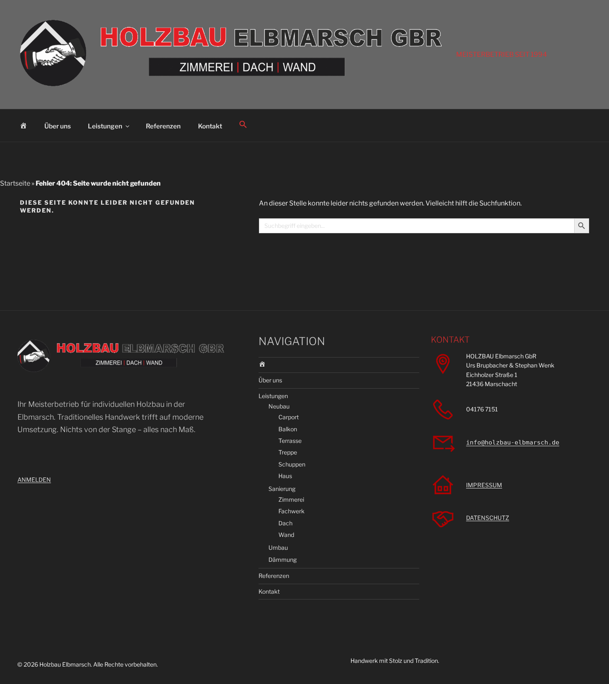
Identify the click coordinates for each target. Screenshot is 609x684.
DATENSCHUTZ (487, 517)
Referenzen (163, 126)
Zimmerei (291, 499)
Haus (285, 475)
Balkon (287, 429)
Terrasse (290, 440)
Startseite (15, 183)
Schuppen (291, 464)
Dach (285, 523)
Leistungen (105, 126)
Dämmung (282, 559)
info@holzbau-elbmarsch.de (512, 442)
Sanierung (281, 488)
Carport (288, 417)
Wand (286, 534)
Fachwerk (291, 511)
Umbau (278, 547)
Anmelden (34, 479)
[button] (243, 124)
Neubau (279, 406)
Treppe (287, 452)
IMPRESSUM (484, 484)
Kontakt (210, 126)
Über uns (57, 126)
